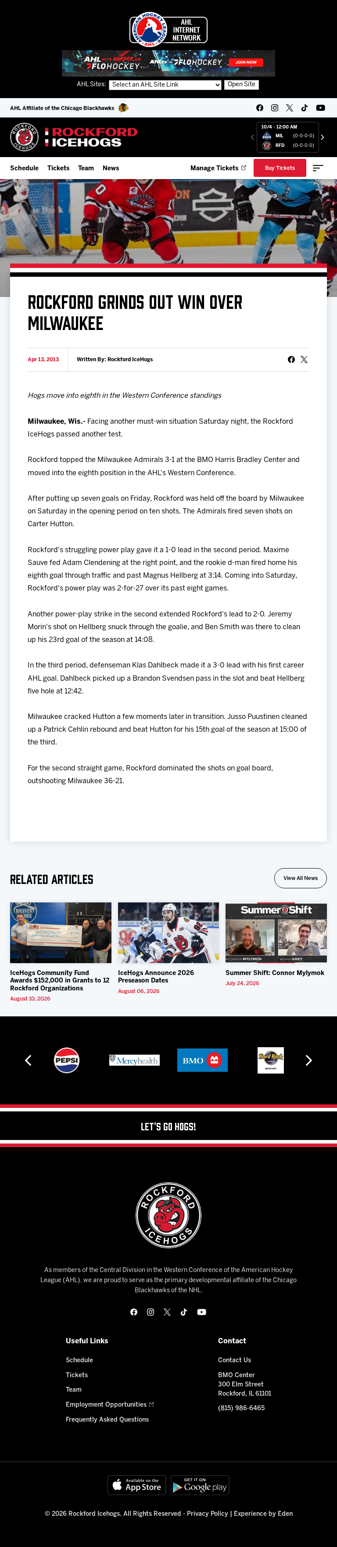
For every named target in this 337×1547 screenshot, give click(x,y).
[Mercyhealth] (66, 1060)
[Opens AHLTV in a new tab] (168, 63)
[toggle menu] (318, 168)
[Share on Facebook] (291, 359)
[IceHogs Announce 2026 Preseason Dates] (168, 932)
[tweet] (304, 359)
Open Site (241, 85)
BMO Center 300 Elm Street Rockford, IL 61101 (244, 1385)
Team (86, 169)
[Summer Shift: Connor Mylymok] (276, 932)
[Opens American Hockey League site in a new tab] (168, 29)
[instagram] (274, 108)
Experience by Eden (263, 1514)
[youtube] (320, 108)
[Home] (74, 137)
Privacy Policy (207, 1514)
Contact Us (234, 1361)
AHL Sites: (92, 85)
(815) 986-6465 (241, 1408)
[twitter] (289, 108)
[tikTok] (304, 108)
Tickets (58, 169)
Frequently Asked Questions (107, 1420)
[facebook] (260, 108)
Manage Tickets (214, 169)
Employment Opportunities (106, 1405)
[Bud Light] (270, 1060)
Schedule (24, 169)
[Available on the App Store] (137, 1485)
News (111, 169)
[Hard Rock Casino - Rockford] (203, 1060)
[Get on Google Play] (200, 1485)
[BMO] (134, 1060)
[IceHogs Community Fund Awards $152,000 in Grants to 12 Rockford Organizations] (60, 932)
